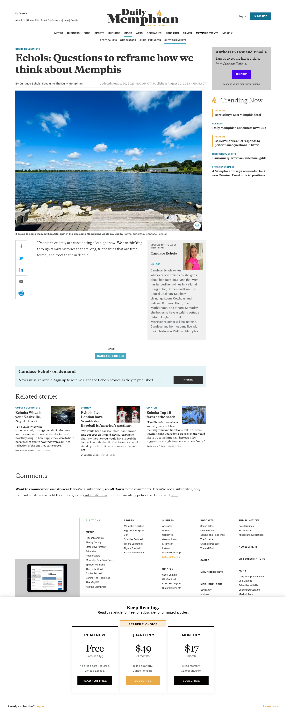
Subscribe (260, 16)
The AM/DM (92, 582)
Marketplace (246, 594)
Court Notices (246, 526)
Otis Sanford (128, 40)
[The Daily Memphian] (143, 18)
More (226, 33)
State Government (95, 546)
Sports (99, 33)
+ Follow (188, 379)
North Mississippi (171, 552)
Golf (126, 534)
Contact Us (33, 20)
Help (66, 20)
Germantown (169, 539)
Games (187, 33)
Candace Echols (29, 83)
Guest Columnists (175, 40)
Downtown (206, 589)
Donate (74, 20)
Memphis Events (207, 33)
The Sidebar (207, 539)
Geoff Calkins (108, 40)
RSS (158, 264)
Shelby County (93, 542)
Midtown (205, 594)
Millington (167, 543)
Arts (139, 33)
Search (23, 13)
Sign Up (241, 74)
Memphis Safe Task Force (100, 560)
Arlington (167, 526)
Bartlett (166, 530)
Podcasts (172, 33)
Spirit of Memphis (95, 564)
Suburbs (114, 33)
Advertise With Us (248, 585)
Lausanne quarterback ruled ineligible (239, 158)
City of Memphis (95, 537)
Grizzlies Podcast (133, 539)
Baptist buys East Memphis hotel (238, 115)
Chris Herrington (150, 40)
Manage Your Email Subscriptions (241, 84)
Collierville (168, 534)
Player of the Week (134, 552)
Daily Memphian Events (251, 576)
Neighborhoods (211, 584)
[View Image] (197, 225)
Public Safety (93, 555)
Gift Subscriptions (252, 558)
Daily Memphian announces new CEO (239, 128)
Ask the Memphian (96, 586)
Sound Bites (206, 526)
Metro (58, 33)
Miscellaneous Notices (251, 534)
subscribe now (95, 495)
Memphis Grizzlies (134, 526)
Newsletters (248, 546)
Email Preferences (51, 20)
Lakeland (167, 548)
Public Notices (249, 520)
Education (91, 551)
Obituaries (154, 33)
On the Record (94, 573)
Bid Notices (245, 530)
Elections (93, 520)
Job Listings (245, 580)
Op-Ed (128, 33)
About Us (20, 20)
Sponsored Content (249, 589)
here (174, 495)
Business (73, 33)
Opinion (86, 407)
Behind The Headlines (98, 577)
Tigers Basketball (133, 543)
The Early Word (94, 569)
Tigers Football (132, 548)
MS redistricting (171, 557)
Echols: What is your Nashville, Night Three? (28, 417)
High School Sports (134, 530)
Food (87, 33)
